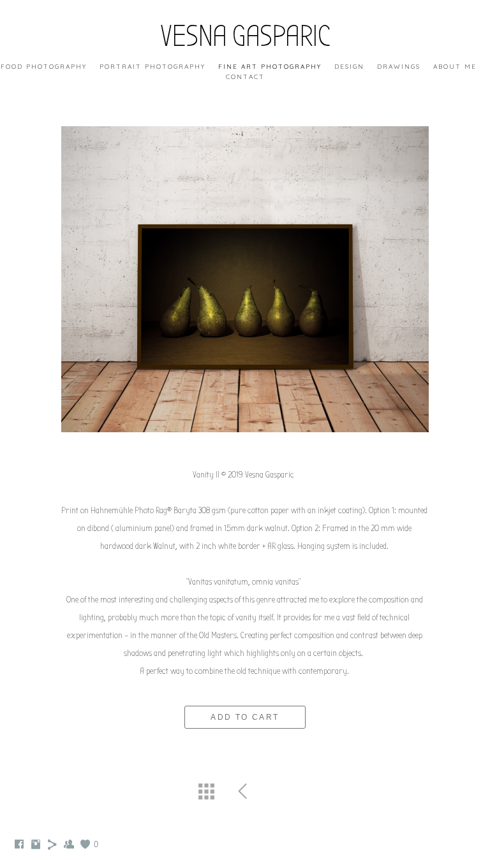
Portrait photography (152, 66)
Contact (245, 77)
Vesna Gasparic (245, 37)
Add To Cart (245, 717)
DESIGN (349, 66)
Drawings (398, 66)
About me (455, 66)
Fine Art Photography (270, 66)
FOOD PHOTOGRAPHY (44, 66)
